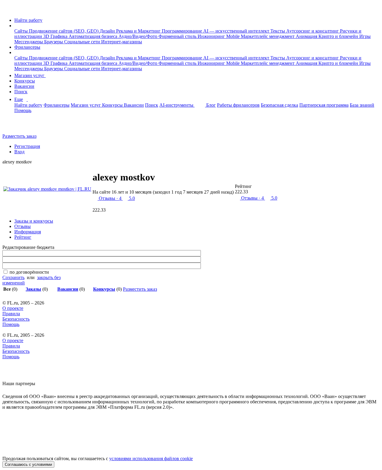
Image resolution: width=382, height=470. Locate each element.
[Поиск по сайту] (19, 125)
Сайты (21, 30)
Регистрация (27, 146)
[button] (16, 25)
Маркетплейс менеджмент (268, 36)
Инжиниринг (212, 36)
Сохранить (13, 277)
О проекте (12, 308)
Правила (11, 313)
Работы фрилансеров (238, 105)
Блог (211, 105)
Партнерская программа (324, 105)
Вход (19, 151)
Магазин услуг (30, 75)
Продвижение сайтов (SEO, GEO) (64, 30)
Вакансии (24, 86)
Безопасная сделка (279, 105)
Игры (365, 36)
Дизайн (108, 30)
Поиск (20, 91)
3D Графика (56, 36)
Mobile (233, 36)
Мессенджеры (29, 41)
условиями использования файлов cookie (151, 458)
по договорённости (29, 272)
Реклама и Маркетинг (139, 30)
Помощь (22, 110)
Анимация (307, 36)
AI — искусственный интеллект (236, 30)
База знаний (362, 105)
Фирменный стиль (178, 36)
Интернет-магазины (121, 41)
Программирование (182, 30)
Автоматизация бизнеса (93, 36)
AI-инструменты (177, 105)
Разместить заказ (19, 136)
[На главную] (7, 10)
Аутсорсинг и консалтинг (313, 30)
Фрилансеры (27, 47)
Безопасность (16, 319)
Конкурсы (24, 80)
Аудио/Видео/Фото (138, 36)
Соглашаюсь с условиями (28, 464)
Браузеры (54, 41)
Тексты (278, 30)
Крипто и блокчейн (338, 36)
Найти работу (28, 20)
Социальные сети (82, 41)
